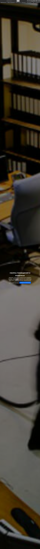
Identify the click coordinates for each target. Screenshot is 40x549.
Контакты (37, 2)
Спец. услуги (29, 2)
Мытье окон (18, 2)
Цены (34, 2)
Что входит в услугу (14, 282)
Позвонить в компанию (25, 282)
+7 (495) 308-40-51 (35, 0)
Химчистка (23, 2)
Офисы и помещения (11, 2)
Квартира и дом (3, 2)
